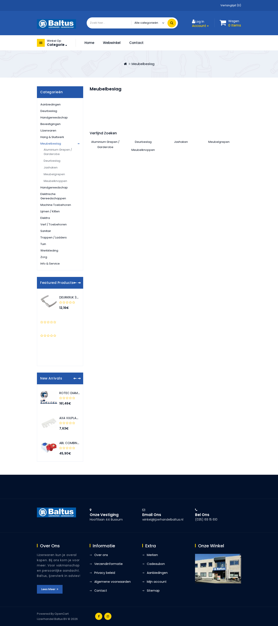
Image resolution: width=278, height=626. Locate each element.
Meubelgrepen (54, 174)
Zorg (43, 257)
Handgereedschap (54, 117)
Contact (136, 42)
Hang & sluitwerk (52, 137)
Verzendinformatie (108, 564)
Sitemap (153, 590)
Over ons (101, 555)
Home (89, 42)
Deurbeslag (48, 111)
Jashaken (51, 167)
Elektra (45, 218)
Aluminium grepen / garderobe (58, 152)
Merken (152, 555)
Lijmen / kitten (50, 211)
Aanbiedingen (50, 104)
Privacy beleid (104, 573)
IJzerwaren (48, 130)
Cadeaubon (156, 564)
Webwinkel (112, 42)
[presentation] (75, 283)
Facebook (98, 616)
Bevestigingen (50, 124)
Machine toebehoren (55, 205)
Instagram (107, 616)
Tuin (43, 244)
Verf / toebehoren (53, 224)
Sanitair (45, 231)
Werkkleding (49, 250)
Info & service (50, 263)
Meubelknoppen (55, 181)
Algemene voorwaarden (112, 581)
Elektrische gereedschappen (53, 196)
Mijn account (157, 581)
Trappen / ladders (53, 237)
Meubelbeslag (143, 64)
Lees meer (48, 589)
